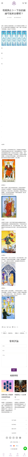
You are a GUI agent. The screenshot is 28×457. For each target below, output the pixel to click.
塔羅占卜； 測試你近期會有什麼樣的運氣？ (8, 333)
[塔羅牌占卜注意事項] (21, 386)
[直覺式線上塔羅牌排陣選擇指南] (7, 386)
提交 (14, 369)
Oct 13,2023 (3, 399)
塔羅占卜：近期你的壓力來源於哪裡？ (20, 333)
